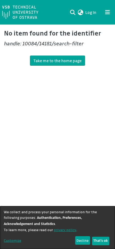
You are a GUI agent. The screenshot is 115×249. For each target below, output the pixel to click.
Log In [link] (91, 12)
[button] (80, 12)
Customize (12, 240)
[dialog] (57, 227)
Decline (82, 240)
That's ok (100, 241)
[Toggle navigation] (107, 12)
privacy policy (65, 229)
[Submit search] (72, 12)
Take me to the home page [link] (57, 60)
